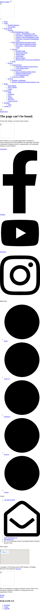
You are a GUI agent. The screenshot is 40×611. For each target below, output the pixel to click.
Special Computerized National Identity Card (25, 82)
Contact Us (7, 106)
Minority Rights (20, 58)
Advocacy (15, 49)
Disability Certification (19, 80)
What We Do (8, 28)
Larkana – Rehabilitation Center (25, 34)
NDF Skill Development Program (26, 44)
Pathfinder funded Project (23, 73)
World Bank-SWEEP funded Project (27, 66)
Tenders (10, 98)
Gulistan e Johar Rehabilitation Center (27, 37)
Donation (7, 103)
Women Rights (20, 54)
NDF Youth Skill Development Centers (24, 42)
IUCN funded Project (22, 75)
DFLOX (18, 569)
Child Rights (19, 56)
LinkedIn (7, 608)
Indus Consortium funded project (26, 72)
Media (6, 84)
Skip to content (5, 2)
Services (10, 78)
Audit (9, 92)
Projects (10, 63)
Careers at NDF (12, 101)
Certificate (11, 94)
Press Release (12, 85)
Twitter (6, 607)
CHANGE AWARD (18, 77)
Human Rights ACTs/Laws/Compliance (28, 59)
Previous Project (17, 70)
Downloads (7, 91)
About (6, 23)
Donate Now (4, 111)
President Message (13, 25)
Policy (10, 96)
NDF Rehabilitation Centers (20, 32)
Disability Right (20, 51)
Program (10, 30)
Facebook (7, 605)
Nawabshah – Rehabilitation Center (26, 35)
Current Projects (17, 65)
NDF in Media (12, 87)
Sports (14, 61)
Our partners (11, 27)
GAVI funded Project (22, 68)
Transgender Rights (21, 53)
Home (6, 21)
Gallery (10, 89)
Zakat (9, 104)
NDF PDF (11, 99)
